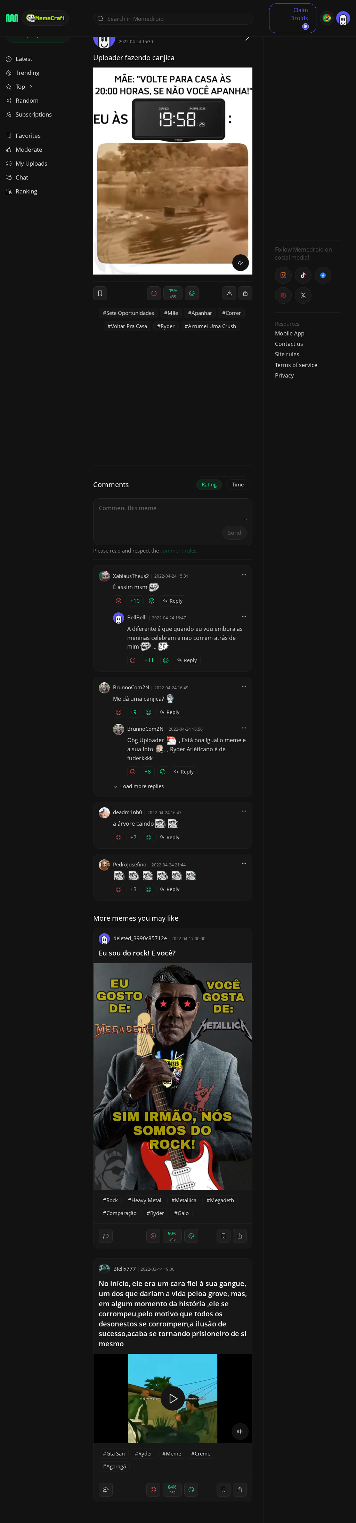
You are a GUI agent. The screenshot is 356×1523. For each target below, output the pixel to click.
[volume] (240, 262)
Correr (233, 312)
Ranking (26, 191)
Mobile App (290, 333)
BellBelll (137, 617)
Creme (202, 1453)
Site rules (287, 354)
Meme (173, 1453)
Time (238, 484)
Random (27, 100)
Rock (112, 1200)
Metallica (185, 1200)
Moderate (29, 149)
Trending (27, 73)
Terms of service (296, 365)
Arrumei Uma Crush (212, 326)
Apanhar (202, 312)
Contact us (289, 344)
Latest (24, 59)
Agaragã (116, 1466)
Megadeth (222, 1200)
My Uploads (31, 163)
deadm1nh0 (128, 812)
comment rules (178, 550)
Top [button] (21, 86)
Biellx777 (124, 1268)
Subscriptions (34, 114)
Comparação (121, 1212)
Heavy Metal (146, 1200)
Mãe (173, 312)
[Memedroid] (12, 18)
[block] (245, 293)
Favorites (28, 136)
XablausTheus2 (131, 575)
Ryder (168, 326)
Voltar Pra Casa (129, 326)
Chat (22, 177)
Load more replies (142, 786)
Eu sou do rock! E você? (137, 953)
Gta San (115, 1453)
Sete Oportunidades (130, 312)
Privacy (284, 375)
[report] (229, 293)
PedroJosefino (130, 864)
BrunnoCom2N (131, 687)
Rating (209, 484)
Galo (183, 1212)
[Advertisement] (307, 130)
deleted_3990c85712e (140, 938)
